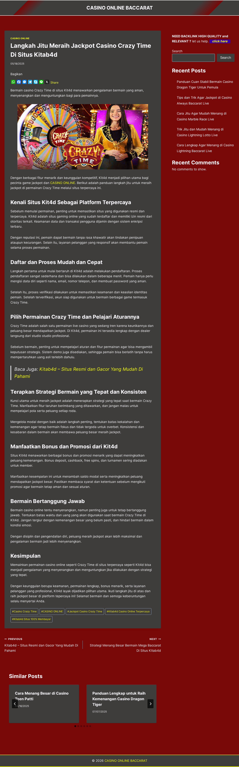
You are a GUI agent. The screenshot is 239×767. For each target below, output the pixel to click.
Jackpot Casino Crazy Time (84, 611)
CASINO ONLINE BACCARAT (126, 761)
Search (177, 51)
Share (54, 82)
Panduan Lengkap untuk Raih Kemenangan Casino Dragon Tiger (118, 699)
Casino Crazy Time (24, 611)
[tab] (75, 726)
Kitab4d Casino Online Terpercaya (128, 611)
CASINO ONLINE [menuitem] (62, 183)
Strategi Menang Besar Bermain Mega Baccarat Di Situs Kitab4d (125, 645)
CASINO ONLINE (20, 38)
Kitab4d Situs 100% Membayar (31, 619)
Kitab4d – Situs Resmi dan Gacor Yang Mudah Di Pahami (41, 645)
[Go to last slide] (15, 703)
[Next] (150, 703)
